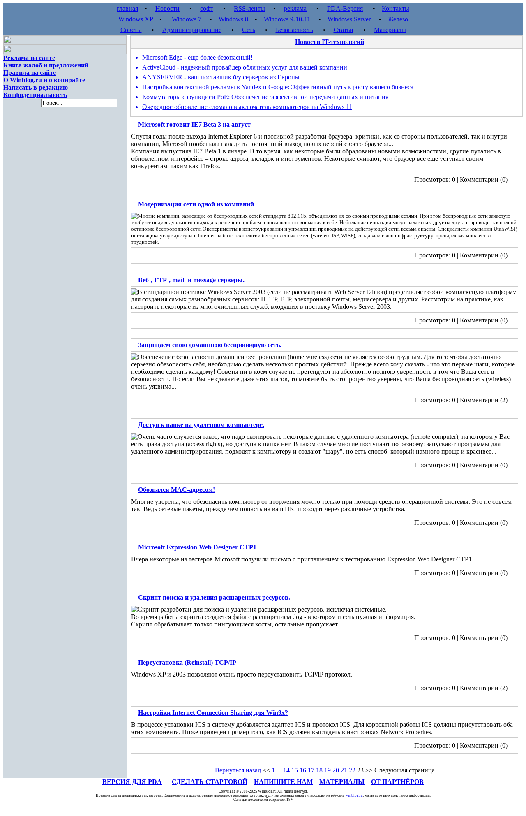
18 (319, 770)
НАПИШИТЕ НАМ (283, 781)
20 (335, 770)
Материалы (390, 29)
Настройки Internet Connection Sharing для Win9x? (213, 712)
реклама (295, 8)
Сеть (248, 29)
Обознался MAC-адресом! (176, 489)
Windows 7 (186, 19)
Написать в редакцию (35, 87)
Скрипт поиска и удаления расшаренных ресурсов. (214, 597)
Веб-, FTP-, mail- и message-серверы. (191, 279)
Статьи (343, 29)
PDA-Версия (345, 8)
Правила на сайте (29, 72)
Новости (167, 8)
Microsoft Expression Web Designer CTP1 (197, 547)
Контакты (395, 8)
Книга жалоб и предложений (45, 65)
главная (127, 8)
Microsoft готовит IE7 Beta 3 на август (194, 124)
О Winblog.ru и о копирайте (44, 79)
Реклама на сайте (29, 57)
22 (352, 770)
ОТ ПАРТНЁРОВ (397, 781)
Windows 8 (233, 19)
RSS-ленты (249, 8)
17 (311, 770)
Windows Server (349, 19)
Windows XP (135, 19)
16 (303, 770)
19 (327, 770)
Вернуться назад (238, 770)
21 (344, 770)
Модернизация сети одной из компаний (196, 204)
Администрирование (191, 29)
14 (286, 770)
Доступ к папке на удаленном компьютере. (201, 424)
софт (206, 8)
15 (294, 770)
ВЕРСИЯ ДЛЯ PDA (132, 781)
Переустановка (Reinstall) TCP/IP (187, 662)
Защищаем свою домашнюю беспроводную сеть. (209, 344)
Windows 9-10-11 (287, 19)
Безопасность (294, 29)
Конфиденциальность (35, 94)
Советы (131, 29)
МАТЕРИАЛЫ (342, 781)
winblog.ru (354, 795)
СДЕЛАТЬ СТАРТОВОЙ (209, 781)
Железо (398, 19)
